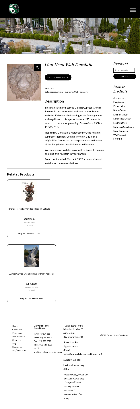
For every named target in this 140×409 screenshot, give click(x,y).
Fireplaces (118, 102)
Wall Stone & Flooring (119, 137)
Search (124, 76)
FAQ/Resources (19, 350)
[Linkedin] (123, 331)
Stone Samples (120, 131)
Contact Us (17, 347)
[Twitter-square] (109, 331)
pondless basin (83, 149)
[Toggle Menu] (133, 10)
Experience (17, 333)
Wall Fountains (81, 91)
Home (15, 326)
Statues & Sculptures (123, 127)
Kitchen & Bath (120, 114)
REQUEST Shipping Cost (29, 233)
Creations (16, 340)
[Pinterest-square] (116, 331)
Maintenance (120, 122)
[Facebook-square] (101, 331)
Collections (17, 330)
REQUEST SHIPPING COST (58, 77)
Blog (14, 343)
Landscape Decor (122, 118)
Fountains (119, 106)
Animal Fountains (64, 91)
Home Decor (119, 110)
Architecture (119, 98)
